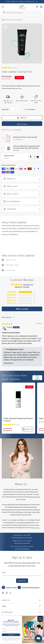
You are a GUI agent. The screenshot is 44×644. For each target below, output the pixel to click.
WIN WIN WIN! (11, 634)
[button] (41, 7)
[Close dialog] (42, 617)
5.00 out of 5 (28, 284)
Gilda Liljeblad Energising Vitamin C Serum (18, 419)
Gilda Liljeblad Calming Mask (14, 19)
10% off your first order (22, 541)
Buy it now (22, 124)
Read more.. (36, 527)
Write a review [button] (22, 309)
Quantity (5, 109)
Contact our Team (11, 587)
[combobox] (22, 12)
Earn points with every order (22, 546)
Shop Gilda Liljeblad (37, 377)
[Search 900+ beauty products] (4, 12)
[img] (7, 324)
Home (3, 19)
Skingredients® (35, 497)
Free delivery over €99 (22, 535)
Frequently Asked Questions (30, 587)
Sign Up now (22, 580)
